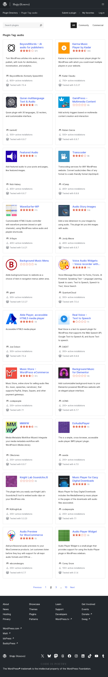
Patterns (33, 619)
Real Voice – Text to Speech (81, 316)
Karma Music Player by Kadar (81, 45)
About (6, 604)
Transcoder (79, 152)
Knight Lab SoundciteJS (34, 477)
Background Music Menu (34, 260)
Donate (87, 614)
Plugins (32, 614)
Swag (86, 619)
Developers (61, 614)
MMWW (24, 423)
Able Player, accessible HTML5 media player (34, 316)
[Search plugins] (41, 25)
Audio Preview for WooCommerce (31, 533)
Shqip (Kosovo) (17, 656)
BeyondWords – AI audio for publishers (32, 45)
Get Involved (88, 604)
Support (59, 609)
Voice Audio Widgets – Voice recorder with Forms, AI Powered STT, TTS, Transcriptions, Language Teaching (86, 262)
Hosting (7, 614)
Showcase (34, 604)
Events (85, 609)
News (6, 609)
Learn (58, 604)
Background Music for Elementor (83, 371)
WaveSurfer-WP (29, 206)
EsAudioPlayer (81, 423)
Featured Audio (29, 152)
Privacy (7, 619)
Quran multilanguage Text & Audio (32, 100)
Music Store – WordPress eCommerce (34, 371)
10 (66, 587)
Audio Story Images (84, 206)
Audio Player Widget (84, 531)
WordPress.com (12, 628)
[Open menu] (103, 4)
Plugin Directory (10, 13)
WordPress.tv (63, 619)
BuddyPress (10, 643)
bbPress (8, 638)
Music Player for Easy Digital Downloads (85, 479)
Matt (7, 633)
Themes (33, 609)
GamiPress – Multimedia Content (84, 100)
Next (72, 587)
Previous (37, 587)
